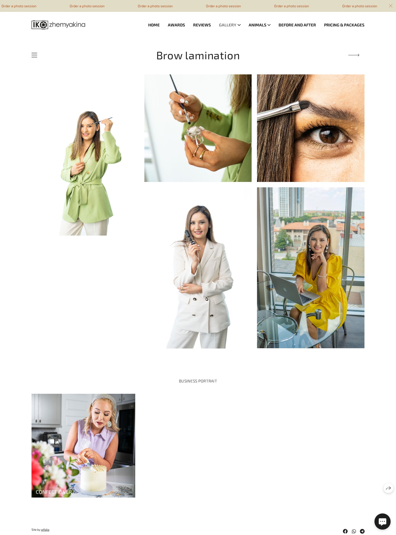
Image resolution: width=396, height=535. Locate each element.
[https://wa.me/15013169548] (354, 531)
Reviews (202, 24)
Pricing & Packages (344, 24)
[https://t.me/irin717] (362, 531)
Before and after (297, 24)
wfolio (45, 529)
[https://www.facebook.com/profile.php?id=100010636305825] (345, 531)
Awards (176, 24)
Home (154, 24)
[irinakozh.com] (58, 25)
